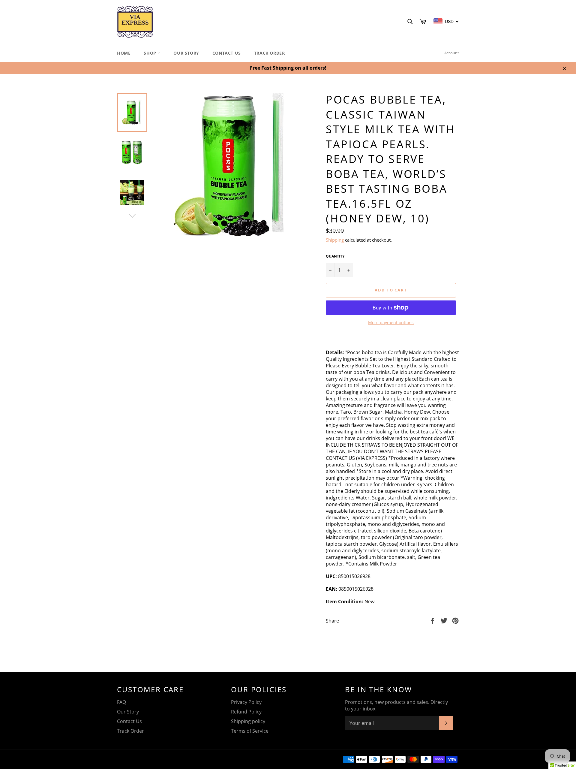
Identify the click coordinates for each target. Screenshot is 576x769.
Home (123, 53)
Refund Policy (246, 711)
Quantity (335, 256)
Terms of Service (249, 731)
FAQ (121, 702)
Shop (151, 53)
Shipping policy (248, 721)
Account (451, 53)
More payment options (391, 322)
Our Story (186, 53)
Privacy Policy (246, 702)
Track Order (269, 53)
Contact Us (226, 53)
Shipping (335, 240)
